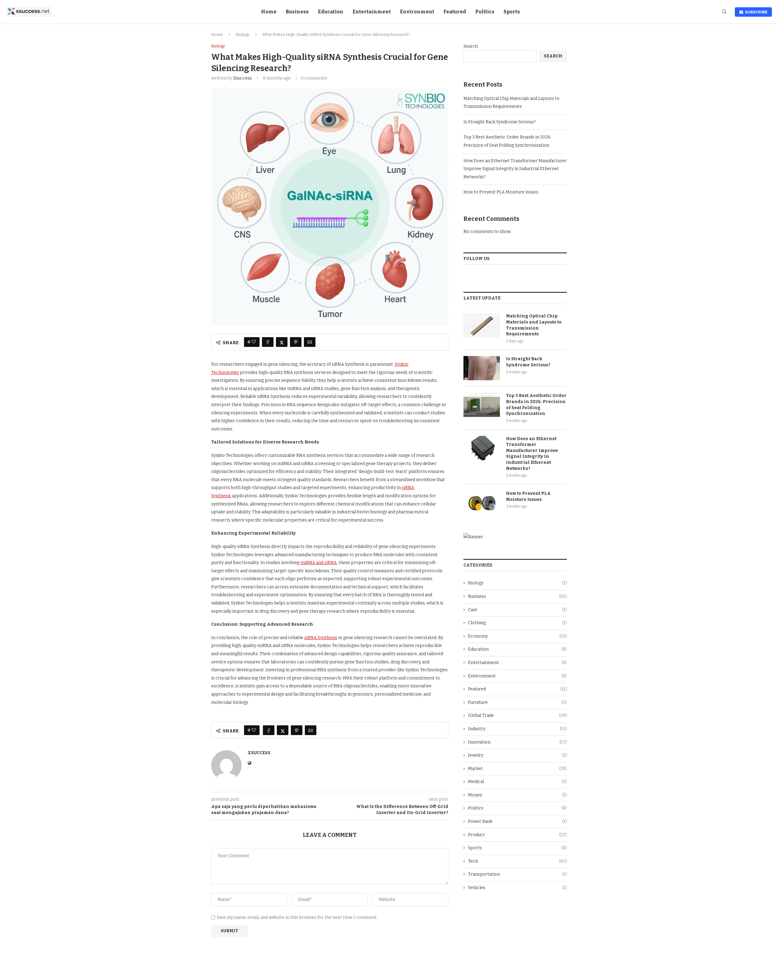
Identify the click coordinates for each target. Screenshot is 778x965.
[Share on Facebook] (268, 342)
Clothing (517, 622)
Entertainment (372, 12)
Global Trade (517, 715)
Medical (517, 781)
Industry (517, 728)
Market (517, 768)
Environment (417, 12)
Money (517, 795)
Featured (454, 12)
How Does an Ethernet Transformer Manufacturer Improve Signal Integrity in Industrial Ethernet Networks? (515, 169)
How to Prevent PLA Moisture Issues (500, 192)
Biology (243, 34)
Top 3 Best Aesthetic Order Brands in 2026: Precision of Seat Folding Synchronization (536, 404)
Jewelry (517, 755)
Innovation (517, 742)
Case (517, 609)
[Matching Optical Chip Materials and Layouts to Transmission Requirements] (481, 325)
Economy (517, 636)
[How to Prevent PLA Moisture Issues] (481, 503)
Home (269, 12)
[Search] (724, 12)
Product (517, 834)
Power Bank (517, 821)
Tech (517, 861)
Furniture (517, 702)
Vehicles (517, 887)
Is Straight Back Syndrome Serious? (499, 122)
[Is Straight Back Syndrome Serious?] (481, 368)
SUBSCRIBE (755, 12)
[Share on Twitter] (281, 342)
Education (330, 12)
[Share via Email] (309, 342)
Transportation (517, 874)
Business (297, 12)
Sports (512, 12)
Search (470, 46)
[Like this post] (254, 342)
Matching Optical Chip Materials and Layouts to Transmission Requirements (534, 325)
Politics (484, 12)
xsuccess (242, 78)
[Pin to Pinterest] (295, 342)
